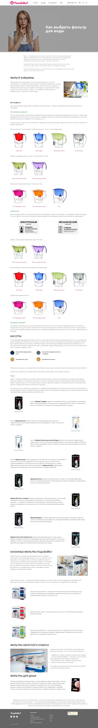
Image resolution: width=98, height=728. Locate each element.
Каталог (51, 715)
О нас (51, 720)
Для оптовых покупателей (36, 722)
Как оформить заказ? (35, 717)
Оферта (32, 720)
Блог (61, 3)
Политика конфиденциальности (37, 718)
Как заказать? (53, 3)
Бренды (43, 3)
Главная (32, 715)
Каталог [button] (35, 3)
